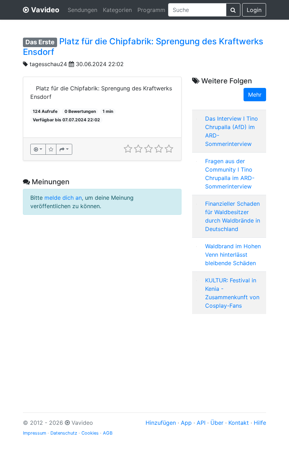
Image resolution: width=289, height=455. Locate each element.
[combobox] (197, 10)
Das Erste (40, 42)
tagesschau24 (48, 64)
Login (254, 9)
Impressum (34, 433)
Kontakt (238, 422)
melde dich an (63, 197)
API (201, 422)
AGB (107, 433)
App (186, 422)
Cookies (90, 433)
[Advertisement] (229, 355)
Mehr (255, 94)
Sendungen (82, 9)
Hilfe (260, 422)
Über (216, 422)
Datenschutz (63, 433)
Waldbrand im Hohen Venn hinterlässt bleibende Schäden (233, 255)
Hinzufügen (161, 422)
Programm (151, 9)
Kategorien (117, 9)
